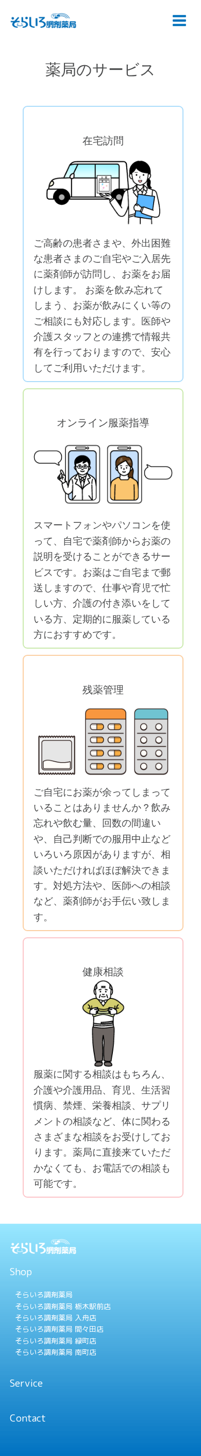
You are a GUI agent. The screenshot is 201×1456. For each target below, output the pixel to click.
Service (26, 1383)
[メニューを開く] (179, 20)
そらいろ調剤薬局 (44, 1294)
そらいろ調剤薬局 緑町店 (55, 1341)
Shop (21, 1271)
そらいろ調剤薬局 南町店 (55, 1352)
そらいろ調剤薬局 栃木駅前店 (63, 1306)
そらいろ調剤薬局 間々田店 (59, 1329)
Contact (28, 1418)
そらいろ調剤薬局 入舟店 (55, 1317)
